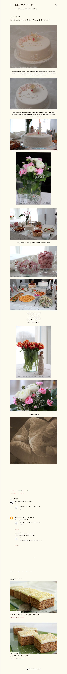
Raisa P (17, 517)
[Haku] (56, 4)
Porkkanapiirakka (20, 655)
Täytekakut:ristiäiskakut (19, 493)
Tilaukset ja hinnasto (22, 9)
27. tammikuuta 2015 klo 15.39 (28, 533)
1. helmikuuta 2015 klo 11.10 (33, 506)
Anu (16, 501)
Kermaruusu (25, 5)
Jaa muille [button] (12, 490)
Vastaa (17, 513)
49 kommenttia (20, 617)
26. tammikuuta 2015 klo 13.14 (25, 501)
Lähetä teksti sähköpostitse (22, 490)
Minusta (34, 9)
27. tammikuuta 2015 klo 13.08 (27, 517)
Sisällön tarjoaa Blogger (34, 669)
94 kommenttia (20, 658)
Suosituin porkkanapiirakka (25, 614)
